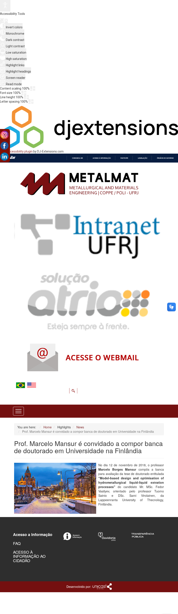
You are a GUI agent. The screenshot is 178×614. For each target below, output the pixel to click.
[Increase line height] (28, 97)
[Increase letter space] (32, 101)
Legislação (142, 158)
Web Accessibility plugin (16, 151)
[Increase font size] (25, 93)
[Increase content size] (34, 88)
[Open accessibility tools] (5, 6)
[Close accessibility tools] (6, 21)
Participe (124, 158)
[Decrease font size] (22, 93)
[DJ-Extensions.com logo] (89, 147)
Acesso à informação (102, 158)
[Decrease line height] (25, 97)
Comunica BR (77, 158)
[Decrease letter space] (29, 101)
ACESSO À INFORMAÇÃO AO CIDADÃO (29, 556)
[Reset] (2, 20)
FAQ (17, 543)
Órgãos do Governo (165, 158)
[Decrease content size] (31, 88)
